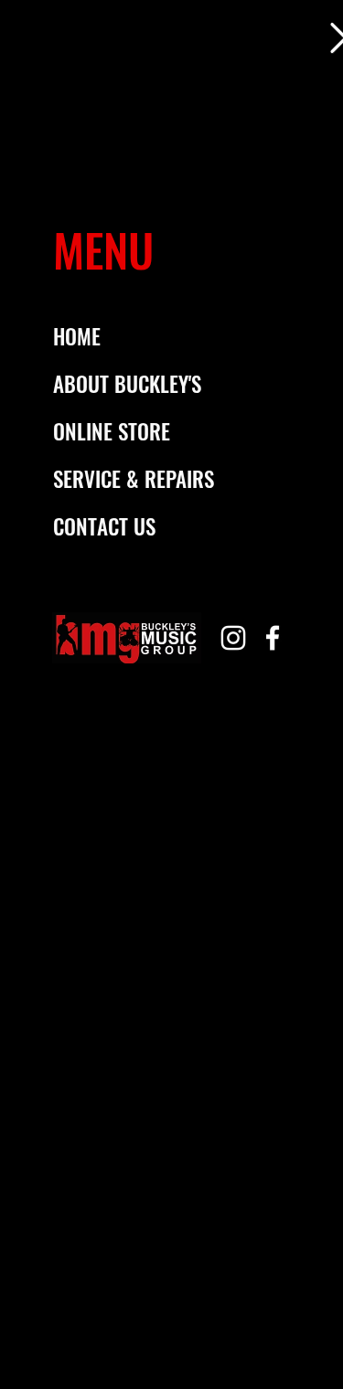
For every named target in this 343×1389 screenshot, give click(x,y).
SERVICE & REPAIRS (133, 478)
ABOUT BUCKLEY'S (127, 383)
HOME (77, 336)
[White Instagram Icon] (233, 637)
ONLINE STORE (111, 431)
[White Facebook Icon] (272, 637)
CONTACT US (104, 526)
